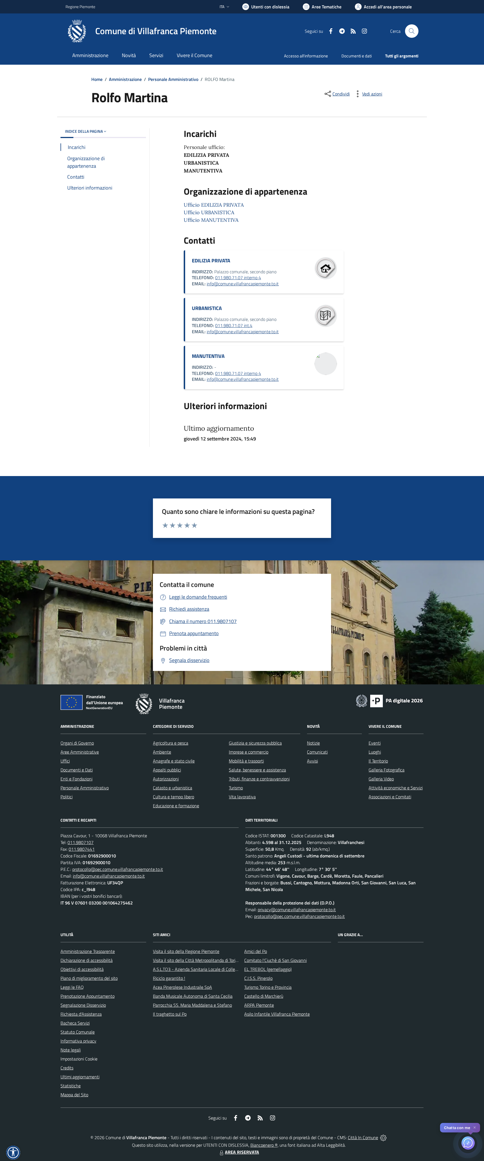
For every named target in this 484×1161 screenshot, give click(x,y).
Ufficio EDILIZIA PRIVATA (214, 205)
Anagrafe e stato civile (174, 760)
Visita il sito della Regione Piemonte (186, 951)
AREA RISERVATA (242, 1152)
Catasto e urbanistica (172, 787)
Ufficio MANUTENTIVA (211, 220)
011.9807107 (81, 842)
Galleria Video (381, 778)
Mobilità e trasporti (246, 760)
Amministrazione (125, 79)
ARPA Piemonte (259, 1005)
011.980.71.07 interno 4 (238, 277)
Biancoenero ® (264, 1145)
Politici (67, 796)
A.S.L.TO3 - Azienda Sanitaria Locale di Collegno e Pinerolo (207, 969)
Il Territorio (378, 760)
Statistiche (71, 1085)
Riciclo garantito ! (169, 978)
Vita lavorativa (242, 796)
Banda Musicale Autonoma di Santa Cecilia (192, 996)
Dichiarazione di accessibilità (87, 960)
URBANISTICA (207, 308)
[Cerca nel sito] (411, 31)
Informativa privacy (78, 1041)
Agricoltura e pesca (170, 743)
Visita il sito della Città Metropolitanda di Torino (196, 960)
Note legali (71, 1049)
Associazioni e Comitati (390, 796)
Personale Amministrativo (173, 79)
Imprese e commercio (248, 752)
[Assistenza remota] (383, 1137)
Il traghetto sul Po (170, 1014)
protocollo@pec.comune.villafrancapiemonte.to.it (117, 869)
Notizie (313, 743)
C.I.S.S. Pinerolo (258, 978)
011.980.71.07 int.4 (233, 325)
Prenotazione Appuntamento (88, 996)
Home (97, 79)
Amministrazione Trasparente (88, 951)
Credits (67, 1067)
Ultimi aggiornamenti (80, 1076)
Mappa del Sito (74, 1094)
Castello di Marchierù (263, 996)
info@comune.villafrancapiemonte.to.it (243, 283)
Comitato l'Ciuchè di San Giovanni (275, 960)
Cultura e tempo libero (173, 796)
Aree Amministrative (80, 752)
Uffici (65, 760)
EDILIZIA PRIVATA (211, 260)
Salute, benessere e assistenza (257, 769)
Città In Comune (363, 1137)
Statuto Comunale (78, 1032)
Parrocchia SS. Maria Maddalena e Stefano (192, 1005)
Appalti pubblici (167, 769)
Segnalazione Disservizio (83, 1005)
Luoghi (375, 752)
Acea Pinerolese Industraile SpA (182, 987)
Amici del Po (255, 951)
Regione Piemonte (80, 7)
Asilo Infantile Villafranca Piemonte (277, 1014)
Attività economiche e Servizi (396, 787)
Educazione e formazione (176, 805)
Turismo (236, 787)
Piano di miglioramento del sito (89, 978)
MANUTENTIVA (208, 356)
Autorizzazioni (166, 778)
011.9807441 (82, 849)
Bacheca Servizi (75, 1023)
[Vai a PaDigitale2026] (389, 700)
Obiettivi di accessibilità (82, 969)
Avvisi (312, 760)
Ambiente (162, 752)
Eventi (375, 743)
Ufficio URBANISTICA (209, 212)
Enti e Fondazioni (76, 778)
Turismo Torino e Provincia (268, 987)
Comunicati (317, 752)
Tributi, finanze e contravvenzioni (259, 778)
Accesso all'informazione (306, 56)
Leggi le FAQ (72, 987)
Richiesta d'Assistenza (81, 1014)
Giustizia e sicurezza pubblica (255, 743)
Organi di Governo (77, 743)
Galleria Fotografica (386, 769)
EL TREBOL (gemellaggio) (268, 969)
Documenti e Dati (77, 769)
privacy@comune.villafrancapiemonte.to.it (297, 909)
